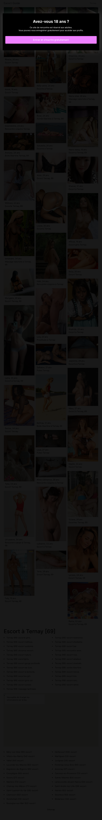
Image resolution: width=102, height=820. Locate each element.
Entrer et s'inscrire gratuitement (51, 39)
